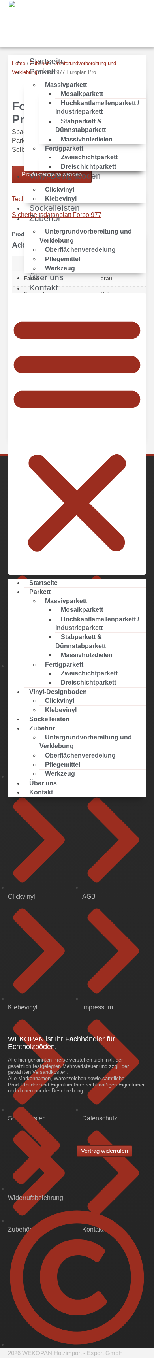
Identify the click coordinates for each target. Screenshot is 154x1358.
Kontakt (43, 287)
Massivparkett (66, 84)
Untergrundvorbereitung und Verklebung (85, 235)
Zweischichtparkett (89, 157)
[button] (77, 434)
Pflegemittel (62, 259)
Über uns (43, 783)
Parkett (42, 71)
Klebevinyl (61, 710)
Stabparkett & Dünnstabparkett (80, 125)
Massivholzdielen (87, 139)
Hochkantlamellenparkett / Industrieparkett (97, 107)
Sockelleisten (49, 719)
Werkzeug (60, 773)
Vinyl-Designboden (65, 175)
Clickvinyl (59, 189)
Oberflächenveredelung (80, 249)
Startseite (43, 582)
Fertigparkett (64, 148)
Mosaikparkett (82, 94)
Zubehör (45, 218)
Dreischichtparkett (88, 682)
